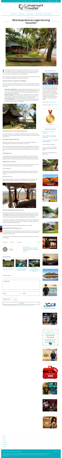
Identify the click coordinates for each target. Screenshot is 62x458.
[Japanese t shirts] (50, 201)
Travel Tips (28, 17)
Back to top (56, 451)
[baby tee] (50, 324)
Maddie (31, 25)
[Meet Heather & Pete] (50, 84)
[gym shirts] (50, 248)
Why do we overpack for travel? (30, 248)
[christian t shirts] (50, 295)
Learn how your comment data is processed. (25, 305)
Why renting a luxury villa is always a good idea (21, 269)
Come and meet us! (52, 102)
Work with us (18, 1)
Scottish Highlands (34, 69)
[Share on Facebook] (1, 227)
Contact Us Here (54, 104)
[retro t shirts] (50, 428)
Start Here (8, 1)
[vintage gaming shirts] (50, 411)
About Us (12, 1)
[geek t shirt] (50, 394)
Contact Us (30, 1)
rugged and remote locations (32, 212)
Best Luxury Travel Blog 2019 (48, 147)
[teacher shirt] (50, 360)
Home (3, 1)
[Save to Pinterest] (1, 231)
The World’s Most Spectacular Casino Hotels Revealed (34, 270)
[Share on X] (1, 229)
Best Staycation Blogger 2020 (48, 140)
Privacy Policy (24, 1)
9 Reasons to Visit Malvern (8, 269)
